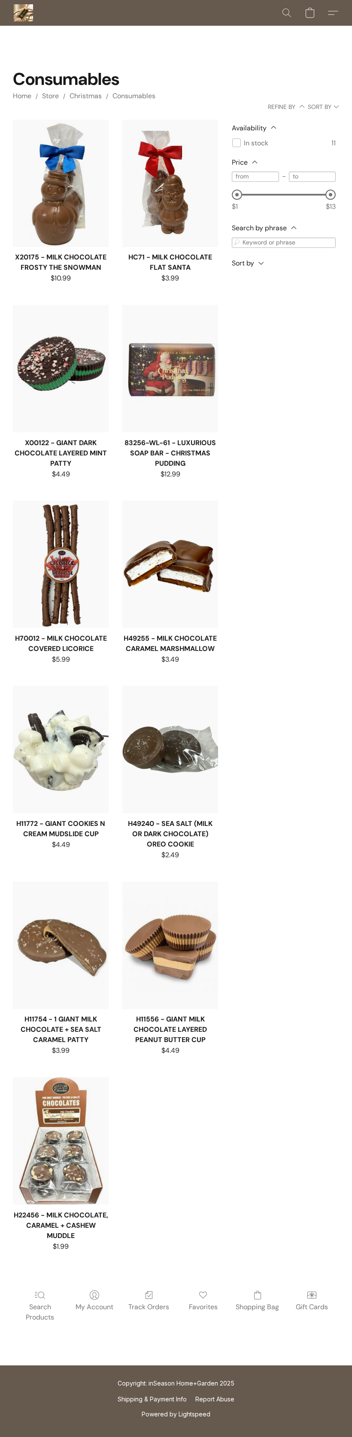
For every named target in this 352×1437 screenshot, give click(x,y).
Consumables (133, 95)
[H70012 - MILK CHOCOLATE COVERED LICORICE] (61, 564)
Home (22, 95)
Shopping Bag (257, 1306)
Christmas (86, 95)
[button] (23, 12)
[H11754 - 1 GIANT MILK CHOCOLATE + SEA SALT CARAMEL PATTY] (61, 945)
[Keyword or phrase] (237, 242)
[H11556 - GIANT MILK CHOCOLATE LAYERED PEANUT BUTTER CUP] (170, 945)
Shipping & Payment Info (152, 1399)
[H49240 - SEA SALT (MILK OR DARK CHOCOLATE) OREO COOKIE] (170, 749)
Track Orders (148, 1306)
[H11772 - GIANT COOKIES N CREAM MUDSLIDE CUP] (61, 749)
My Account (94, 1306)
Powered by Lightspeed (176, 1414)
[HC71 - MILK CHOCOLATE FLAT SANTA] (170, 183)
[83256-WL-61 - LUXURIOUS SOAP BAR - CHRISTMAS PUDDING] (170, 368)
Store (50, 95)
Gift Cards (312, 1306)
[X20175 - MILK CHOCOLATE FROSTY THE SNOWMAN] (61, 183)
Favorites (203, 1306)
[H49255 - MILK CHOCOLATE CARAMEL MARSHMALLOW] (170, 564)
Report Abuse (214, 1399)
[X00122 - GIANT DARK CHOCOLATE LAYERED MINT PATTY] (61, 368)
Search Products (40, 1312)
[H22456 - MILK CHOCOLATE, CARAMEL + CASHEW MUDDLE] (61, 1141)
